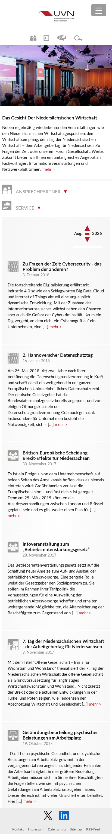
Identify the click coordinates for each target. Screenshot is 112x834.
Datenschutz (57, 829)
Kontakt (18, 829)
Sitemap (76, 829)
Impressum (35, 829)
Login (46, 38)
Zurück (87, 239)
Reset (87, 234)
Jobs (61, 38)
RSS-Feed (93, 829)
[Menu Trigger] (98, 10)
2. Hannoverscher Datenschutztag (58, 355)
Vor (87, 228)
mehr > (48, 170)
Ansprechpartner (33, 38)
